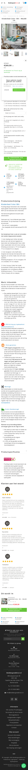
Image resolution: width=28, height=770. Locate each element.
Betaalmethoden (14, 720)
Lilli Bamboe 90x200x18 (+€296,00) (15, 103)
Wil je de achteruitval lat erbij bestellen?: (13, 109)
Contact (14, 727)
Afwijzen (6, 89)
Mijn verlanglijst (14, 740)
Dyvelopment (14, 761)
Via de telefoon (14, 663)
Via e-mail (14, 649)
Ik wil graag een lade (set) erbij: (14, 116)
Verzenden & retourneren (14, 712)
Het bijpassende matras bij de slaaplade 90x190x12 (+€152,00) (13, 126)
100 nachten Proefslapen (14, 710)
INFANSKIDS (14, 22)
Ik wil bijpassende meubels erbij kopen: (14, 136)
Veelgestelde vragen (14, 717)
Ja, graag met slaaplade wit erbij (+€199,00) (14, 121)
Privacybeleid (14, 722)
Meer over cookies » (18, 86)
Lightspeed (14, 759)
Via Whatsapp (14, 656)
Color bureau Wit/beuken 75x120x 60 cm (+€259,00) (15, 152)
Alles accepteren (19, 89)
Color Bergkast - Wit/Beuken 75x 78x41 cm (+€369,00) (13, 147)
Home (4, 16)
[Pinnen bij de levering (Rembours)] (14, 754)
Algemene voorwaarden (14, 725)
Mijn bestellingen (14, 737)
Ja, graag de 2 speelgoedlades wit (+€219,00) (15, 131)
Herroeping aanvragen (14, 748)
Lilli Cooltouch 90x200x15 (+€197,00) (15, 101)
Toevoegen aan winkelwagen (16, 158)
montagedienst (5, 402)
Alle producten (14, 745)
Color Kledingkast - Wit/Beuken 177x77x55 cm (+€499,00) (13, 141)
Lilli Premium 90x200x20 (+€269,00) (15, 105)
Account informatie (14, 735)
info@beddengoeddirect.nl (14, 693)
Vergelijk (14, 743)
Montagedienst (14, 715)
